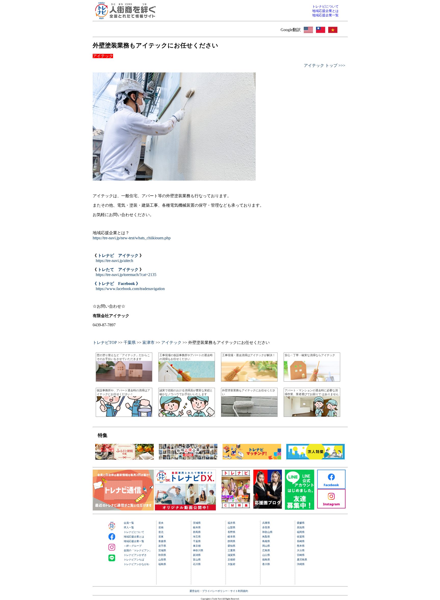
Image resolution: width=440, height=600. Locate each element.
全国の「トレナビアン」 (138, 550)
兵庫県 (266, 522)
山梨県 (231, 527)
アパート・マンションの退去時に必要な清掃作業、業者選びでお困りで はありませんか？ (312, 394)
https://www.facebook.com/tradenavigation (130, 288)
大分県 (301, 550)
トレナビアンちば (134, 559)
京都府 (231, 559)
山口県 (266, 555)
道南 (160, 527)
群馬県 (197, 532)
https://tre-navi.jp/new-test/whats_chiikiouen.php (132, 238)
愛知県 (231, 545)
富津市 (148, 342)
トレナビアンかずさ (135, 555)
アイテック (171, 342)
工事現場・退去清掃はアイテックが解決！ (248, 355)
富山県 (197, 559)
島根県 (266, 541)
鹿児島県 (302, 559)
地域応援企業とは (134, 536)
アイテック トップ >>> (324, 65)
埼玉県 (197, 536)
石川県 (197, 564)
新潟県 (197, 555)
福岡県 (301, 532)
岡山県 (266, 545)
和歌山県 (267, 532)
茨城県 (197, 522)
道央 (160, 522)
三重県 (231, 550)
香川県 (266, 564)
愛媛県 (301, 522)
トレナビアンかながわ (136, 564)
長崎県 (301, 541)
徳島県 (266, 559)
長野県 (231, 532)
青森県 (162, 541)
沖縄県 (301, 564)
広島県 (266, 550)
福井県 (231, 522)
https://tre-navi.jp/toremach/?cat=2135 (126, 274)
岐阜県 (231, 536)
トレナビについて (134, 532)
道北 (160, 532)
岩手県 (162, 545)
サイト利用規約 (239, 591)
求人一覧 (129, 527)
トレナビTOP (105, 342)
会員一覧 (129, 522)
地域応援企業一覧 (134, 541)
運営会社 (194, 591)
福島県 (162, 564)
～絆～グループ (133, 545)
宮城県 (162, 550)
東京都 (197, 545)
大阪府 (231, 564)
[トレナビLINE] (299, 508)
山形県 (162, 559)
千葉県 (129, 342)
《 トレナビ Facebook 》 (116, 283)
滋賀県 (231, 555)
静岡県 (231, 541)
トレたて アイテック (118, 269)
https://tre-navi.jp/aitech (114, 260)
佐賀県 (301, 536)
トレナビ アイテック (118, 255)
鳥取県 (266, 536)
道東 (160, 536)
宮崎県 (301, 555)
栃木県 (197, 527)
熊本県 (301, 545)
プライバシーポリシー (215, 591)
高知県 (301, 527)
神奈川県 (198, 550)
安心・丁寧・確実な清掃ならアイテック (310, 355)
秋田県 (162, 555)
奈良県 (266, 527)
